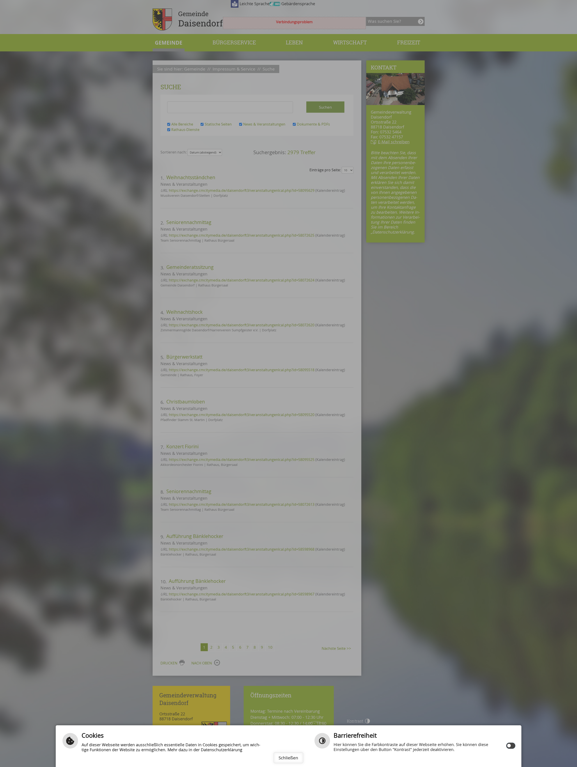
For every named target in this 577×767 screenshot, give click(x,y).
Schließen (288, 758)
